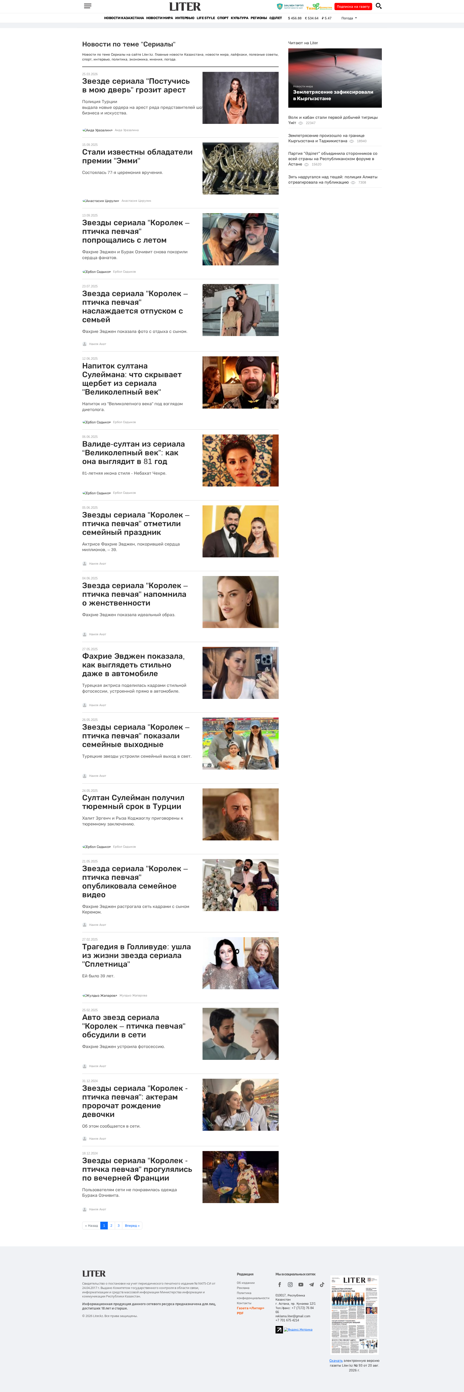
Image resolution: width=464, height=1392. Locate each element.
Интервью (184, 18)
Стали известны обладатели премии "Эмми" (137, 156)
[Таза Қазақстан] (320, 6)
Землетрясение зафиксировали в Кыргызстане (333, 95)
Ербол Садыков (124, 271)
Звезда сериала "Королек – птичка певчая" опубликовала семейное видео (135, 881)
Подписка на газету (353, 6)
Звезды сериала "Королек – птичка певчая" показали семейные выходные (135, 736)
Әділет (275, 18)
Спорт (222, 18)
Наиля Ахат (97, 344)
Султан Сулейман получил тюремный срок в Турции (133, 802)
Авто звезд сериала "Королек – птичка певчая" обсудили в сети (133, 1026)
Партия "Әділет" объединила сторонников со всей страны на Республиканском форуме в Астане (332, 158)
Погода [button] (347, 18)
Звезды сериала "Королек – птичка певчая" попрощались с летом (135, 231)
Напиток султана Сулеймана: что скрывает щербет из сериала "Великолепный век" (132, 378)
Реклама (243, 1288)
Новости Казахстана (124, 18)
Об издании (246, 1283)
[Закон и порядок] (291, 6)
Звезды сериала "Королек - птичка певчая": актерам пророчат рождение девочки (135, 1101)
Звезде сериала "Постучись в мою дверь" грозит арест (136, 85)
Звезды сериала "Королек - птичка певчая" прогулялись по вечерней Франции (137, 1169)
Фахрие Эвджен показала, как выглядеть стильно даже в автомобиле (133, 665)
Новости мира (159, 18)
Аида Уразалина (127, 130)
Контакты (244, 1303)
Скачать (336, 1360)
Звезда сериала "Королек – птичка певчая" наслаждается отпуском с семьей (135, 306)
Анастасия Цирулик (136, 200)
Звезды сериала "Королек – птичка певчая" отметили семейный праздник (135, 523)
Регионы (259, 18)
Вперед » (132, 1225)
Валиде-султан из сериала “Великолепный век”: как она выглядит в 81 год (133, 453)
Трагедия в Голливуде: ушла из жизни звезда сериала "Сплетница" (136, 955)
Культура (239, 18)
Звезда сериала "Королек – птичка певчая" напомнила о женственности (135, 594)
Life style (206, 18)
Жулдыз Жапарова (133, 995)
